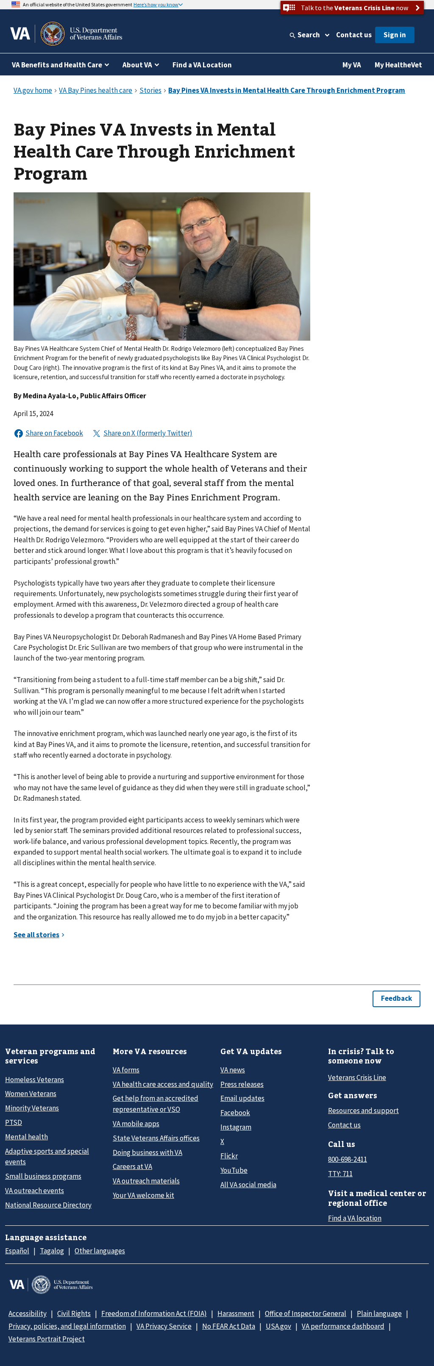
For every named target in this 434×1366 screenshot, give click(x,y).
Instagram (235, 1127)
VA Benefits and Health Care (57, 64)
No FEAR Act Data (228, 1326)
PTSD (13, 1122)
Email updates (242, 1098)
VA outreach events (34, 1190)
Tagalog (52, 1250)
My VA (351, 64)
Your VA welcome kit (143, 1195)
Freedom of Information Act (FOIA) (154, 1313)
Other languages (100, 1250)
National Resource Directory (48, 1205)
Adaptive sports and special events (47, 1156)
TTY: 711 (340, 1173)
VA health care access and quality (163, 1084)
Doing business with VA (147, 1152)
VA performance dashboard (343, 1326)
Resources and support (363, 1110)
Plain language (379, 1313)
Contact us (354, 34)
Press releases (242, 1084)
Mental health (26, 1136)
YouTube (234, 1170)
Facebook (235, 1112)
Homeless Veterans (34, 1079)
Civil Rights (74, 1313)
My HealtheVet (398, 64)
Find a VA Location (202, 64)
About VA (137, 64)
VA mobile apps (136, 1123)
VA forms (126, 1069)
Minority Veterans (32, 1108)
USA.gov (278, 1326)
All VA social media (248, 1184)
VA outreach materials (146, 1181)
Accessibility (27, 1313)
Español (17, 1250)
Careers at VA (132, 1166)
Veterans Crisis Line (357, 1077)
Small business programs (43, 1176)
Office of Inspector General (305, 1313)
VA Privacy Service (164, 1326)
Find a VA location (354, 1218)
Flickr (229, 1156)
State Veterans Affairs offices (156, 1138)
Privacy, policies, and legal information (67, 1326)
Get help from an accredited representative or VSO (155, 1103)
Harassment (235, 1313)
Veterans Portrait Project (46, 1339)
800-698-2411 (347, 1159)
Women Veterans (30, 1093)
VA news (232, 1069)
